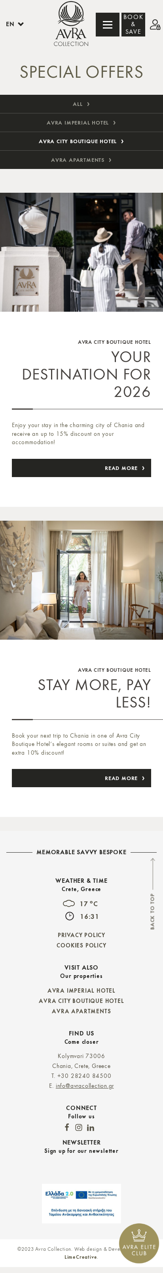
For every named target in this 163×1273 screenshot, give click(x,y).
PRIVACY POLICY (81, 935)
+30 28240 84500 (84, 1076)
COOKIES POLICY (81, 945)
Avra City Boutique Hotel (78, 141)
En (10, 24)
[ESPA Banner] (81, 1203)
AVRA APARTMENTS (81, 1011)
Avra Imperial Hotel (78, 122)
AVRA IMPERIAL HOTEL (81, 990)
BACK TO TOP (152, 911)
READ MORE (121, 468)
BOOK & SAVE (133, 24)
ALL (77, 104)
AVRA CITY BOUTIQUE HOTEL (81, 1000)
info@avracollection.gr (85, 1086)
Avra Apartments (77, 160)
